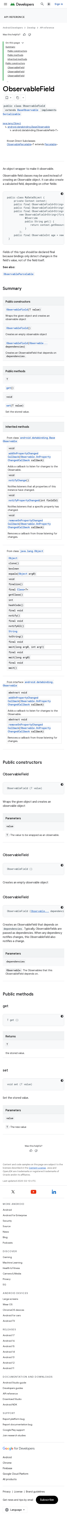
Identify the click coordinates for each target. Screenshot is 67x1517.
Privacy (6, 1279)
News (6, 1231)
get (8, 387)
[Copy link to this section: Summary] (24, 289)
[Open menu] (5, 4)
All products (9, 1479)
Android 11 (8, 1368)
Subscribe (47, 1500)
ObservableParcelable (19, 144)
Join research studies (14, 1435)
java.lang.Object (12, 123)
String (13, 631)
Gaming (7, 1257)
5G (4, 1284)
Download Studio (12, 1399)
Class (20, 589)
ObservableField (17, 309)
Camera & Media (12, 1273)
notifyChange (17, 480)
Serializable (11, 114)
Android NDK (10, 1404)
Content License (37, 1167)
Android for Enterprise (15, 1215)
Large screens (10, 1298)
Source (6, 1226)
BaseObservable (27, 110)
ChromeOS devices (13, 1309)
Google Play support (14, 1429)
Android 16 (9, 1340)
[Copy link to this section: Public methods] (37, 994)
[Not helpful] (29, 34)
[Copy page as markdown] (18, 98)
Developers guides (13, 1388)
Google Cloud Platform (15, 1473)
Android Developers (13, 27)
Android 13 (8, 1357)
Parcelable (50, 144)
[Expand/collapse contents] (23, 43)
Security (7, 1220)
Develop (31, 27)
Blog (5, 1237)
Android (7, 1209)
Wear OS (8, 1304)
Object (13, 558)
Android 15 (9, 1346)
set (8, 405)
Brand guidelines (35, 1491)
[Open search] (42, 4)
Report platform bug (14, 1418)
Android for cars (12, 1315)
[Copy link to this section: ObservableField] (31, 774)
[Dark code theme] (62, 194)
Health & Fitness (11, 1268)
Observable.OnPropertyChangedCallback (29, 458)
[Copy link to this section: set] (11, 1071)
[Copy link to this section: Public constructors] (45, 763)
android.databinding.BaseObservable (29, 126)
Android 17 (9, 1335)
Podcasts (8, 1242)
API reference (14, 17)
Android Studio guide (14, 1382)
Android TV (9, 1320)
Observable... (38, 343)
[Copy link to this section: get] (11, 1006)
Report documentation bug (17, 1424)
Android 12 (9, 1362)
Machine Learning (12, 1262)
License (18, 1491)
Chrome (7, 1462)
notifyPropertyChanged (24, 500)
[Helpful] (24, 34)
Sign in (59, 4)
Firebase (7, 1468)
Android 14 (9, 1351)
